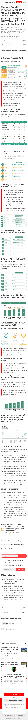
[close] (23, 667)
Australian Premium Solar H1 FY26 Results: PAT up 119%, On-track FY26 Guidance (10, 649)
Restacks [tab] (11, 623)
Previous (6, 612)
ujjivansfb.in (5, 61)
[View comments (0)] (6, 44)
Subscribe (19, 2)
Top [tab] (3, 643)
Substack (8, 718)
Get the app (20, 715)
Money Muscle (8, 532)
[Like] (2, 44)
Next (23, 612)
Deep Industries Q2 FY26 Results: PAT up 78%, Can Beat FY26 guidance (9, 664)
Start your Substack (10, 715)
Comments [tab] (5, 623)
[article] (14, 653)
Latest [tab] (7, 643)
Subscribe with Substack (15, 700)
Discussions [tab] (13, 643)
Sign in (24, 2)
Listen (24, 40)
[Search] (25, 643)
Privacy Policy (19, 707)
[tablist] (8, 623)
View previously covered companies (14, 50)
